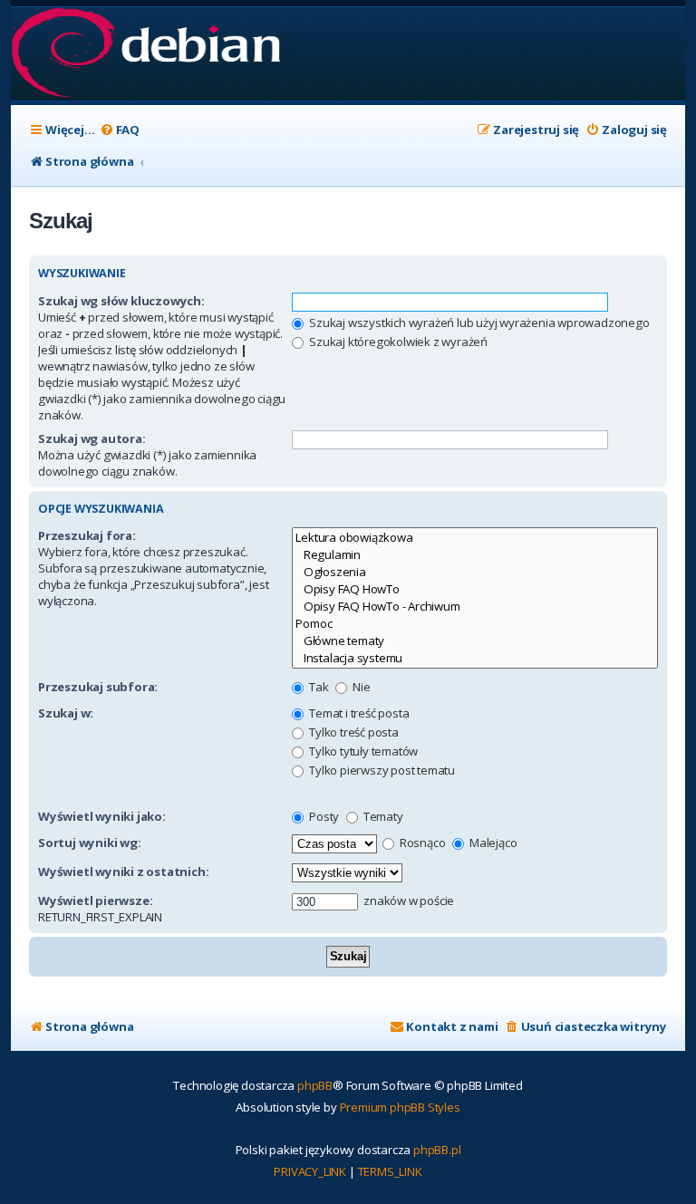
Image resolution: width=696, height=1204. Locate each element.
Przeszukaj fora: (87, 535)
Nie (360, 687)
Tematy (382, 816)
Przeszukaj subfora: (98, 687)
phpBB (315, 1085)
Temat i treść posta (357, 713)
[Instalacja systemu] (475, 658)
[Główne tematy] (475, 641)
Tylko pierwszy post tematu (380, 770)
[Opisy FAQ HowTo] (475, 589)
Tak (317, 687)
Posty (322, 816)
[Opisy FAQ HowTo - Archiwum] (475, 606)
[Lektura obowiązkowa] (475, 537)
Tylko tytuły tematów (362, 751)
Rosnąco (421, 842)
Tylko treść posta (352, 732)
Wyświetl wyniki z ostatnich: (123, 871)
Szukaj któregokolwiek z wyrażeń (397, 341)
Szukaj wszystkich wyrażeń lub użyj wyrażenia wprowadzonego (477, 322)
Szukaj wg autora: (92, 438)
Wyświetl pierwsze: (95, 900)
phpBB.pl (436, 1149)
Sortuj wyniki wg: (89, 842)
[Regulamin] (475, 554)
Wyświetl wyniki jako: (102, 816)
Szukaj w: (65, 713)
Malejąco (492, 842)
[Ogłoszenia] (475, 572)
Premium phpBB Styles (400, 1107)
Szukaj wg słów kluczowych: (121, 301)
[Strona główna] (145, 54)
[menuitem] (120, 130)
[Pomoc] (475, 623)
